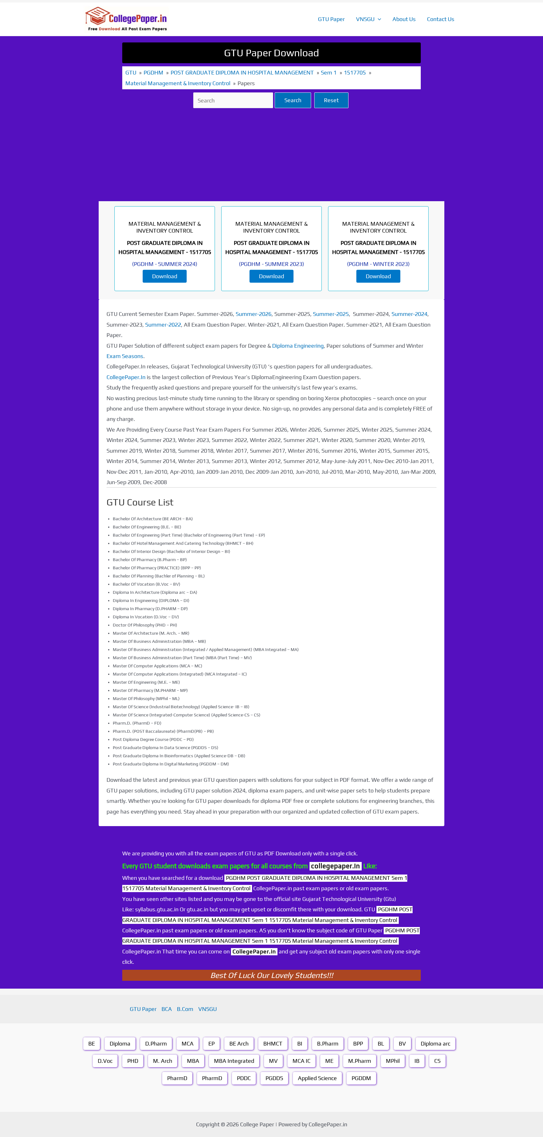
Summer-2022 (163, 324)
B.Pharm (327, 1043)
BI (299, 1043)
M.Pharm (359, 1060)
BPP (358, 1043)
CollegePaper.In (126, 377)
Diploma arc (435, 1043)
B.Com (185, 1009)
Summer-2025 (331, 314)
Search (292, 100)
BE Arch (239, 1043)
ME (329, 1060)
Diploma (120, 1043)
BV (402, 1043)
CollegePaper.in (254, 951)
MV (273, 1060)
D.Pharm (156, 1043)
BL (381, 1043)
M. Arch (162, 1060)
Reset (331, 100)
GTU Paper (331, 19)
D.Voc (105, 1060)
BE (91, 1043)
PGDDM (361, 1078)
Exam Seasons (125, 356)
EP (211, 1043)
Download (164, 276)
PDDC (244, 1078)
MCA (188, 1043)
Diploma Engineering (298, 345)
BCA (167, 1009)
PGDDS (274, 1078)
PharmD (177, 1078)
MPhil (393, 1060)
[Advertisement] (271, 155)
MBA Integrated (234, 1060)
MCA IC (301, 1060)
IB (417, 1060)
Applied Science (317, 1078)
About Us (404, 19)
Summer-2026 (254, 314)
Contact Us (440, 19)
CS (437, 1060)
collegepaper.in (335, 866)
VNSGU (365, 19)
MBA (193, 1060)
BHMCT (272, 1043)
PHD (132, 1060)
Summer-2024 (409, 314)
